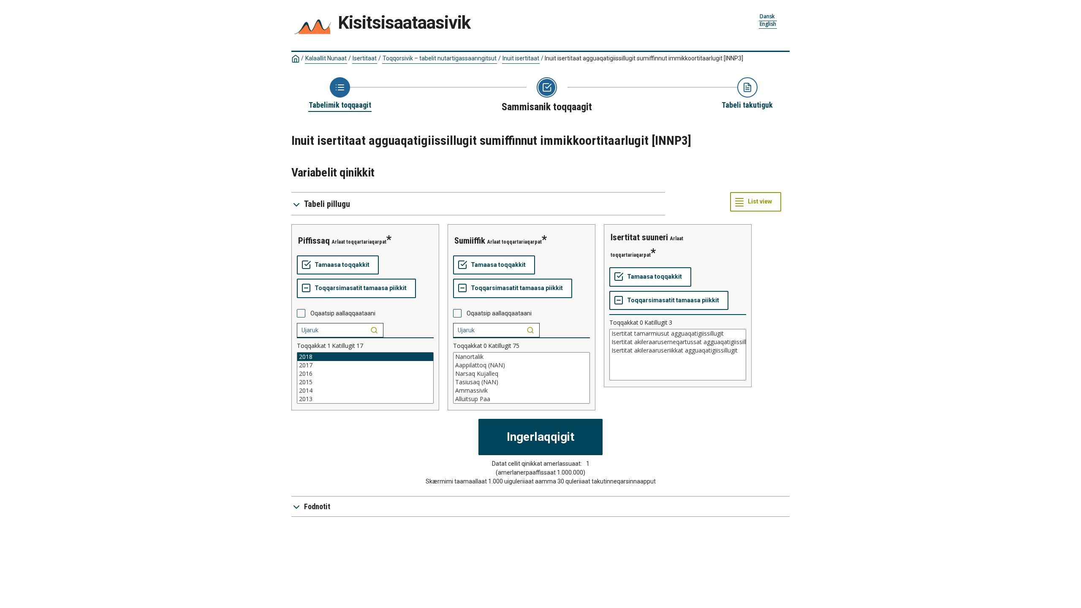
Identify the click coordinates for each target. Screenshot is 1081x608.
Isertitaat (365, 58)
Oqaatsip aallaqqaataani (342, 313)
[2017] (365, 365)
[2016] (365, 373)
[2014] (365, 390)
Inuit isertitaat (520, 58)
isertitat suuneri (639, 237)
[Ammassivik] (521, 390)
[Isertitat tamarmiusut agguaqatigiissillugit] (678, 333)
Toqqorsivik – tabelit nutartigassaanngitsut (440, 58)
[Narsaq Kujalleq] (521, 373)
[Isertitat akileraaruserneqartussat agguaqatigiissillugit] (678, 342)
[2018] (365, 357)
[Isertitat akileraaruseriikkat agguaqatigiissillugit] (678, 350)
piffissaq (314, 241)
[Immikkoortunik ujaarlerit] (374, 330)
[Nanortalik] (521, 357)
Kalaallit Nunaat (326, 58)
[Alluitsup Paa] (521, 399)
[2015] (365, 382)
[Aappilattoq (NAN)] (521, 365)
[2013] (365, 399)
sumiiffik (469, 241)
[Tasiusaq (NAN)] (521, 382)
